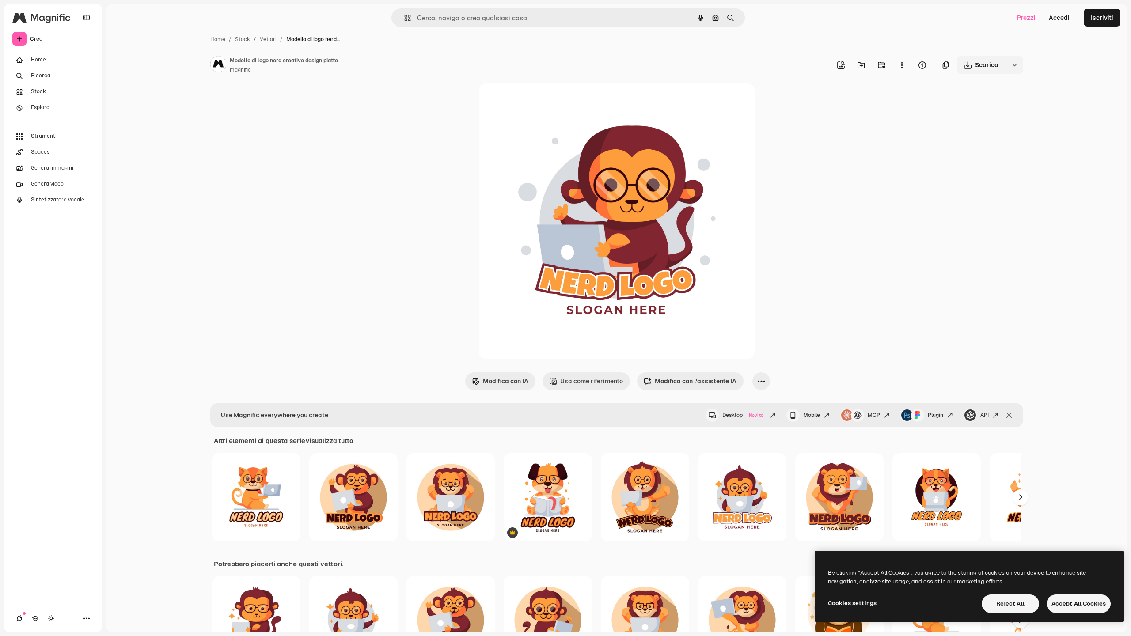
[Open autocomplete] (404, 18)
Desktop (742, 415)
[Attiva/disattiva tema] (51, 618)
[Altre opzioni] (902, 65)
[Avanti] (1021, 497)
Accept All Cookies (1078, 603)
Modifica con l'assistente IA (695, 381)
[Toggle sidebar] (87, 18)
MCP (874, 415)
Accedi (1059, 18)
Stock (242, 39)
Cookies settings (852, 603)
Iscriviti (1102, 18)
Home (217, 39)
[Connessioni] (19, 618)
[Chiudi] (1009, 415)
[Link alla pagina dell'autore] (218, 65)
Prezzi (1026, 18)
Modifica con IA (505, 381)
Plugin (935, 415)
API (984, 415)
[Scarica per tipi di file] (1014, 65)
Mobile (811, 415)
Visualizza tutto (329, 441)
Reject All (1010, 603)
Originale (537, 100)
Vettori (268, 39)
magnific (240, 69)
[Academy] (35, 618)
